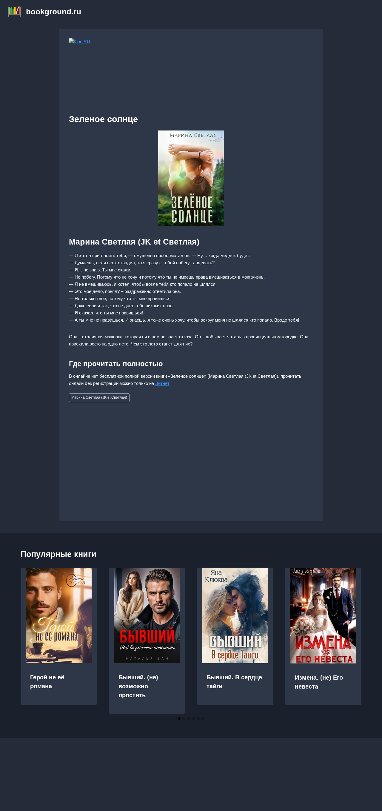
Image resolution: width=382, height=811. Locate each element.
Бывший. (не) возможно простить (138, 686)
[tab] (179, 718)
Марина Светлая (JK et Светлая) (99, 397)
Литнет (162, 383)
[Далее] (350, 640)
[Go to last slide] (31, 640)
